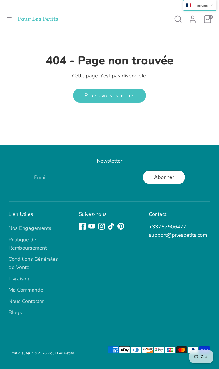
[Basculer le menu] (9, 19)
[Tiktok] (111, 226)
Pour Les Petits (38, 19)
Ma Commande (26, 289)
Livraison (19, 278)
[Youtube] (91, 226)
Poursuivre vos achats (109, 95)
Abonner (164, 177)
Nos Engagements (30, 228)
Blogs (15, 312)
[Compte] (192, 17)
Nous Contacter (26, 301)
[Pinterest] (120, 226)
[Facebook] (82, 226)
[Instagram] (101, 226)
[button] (199, 5)
